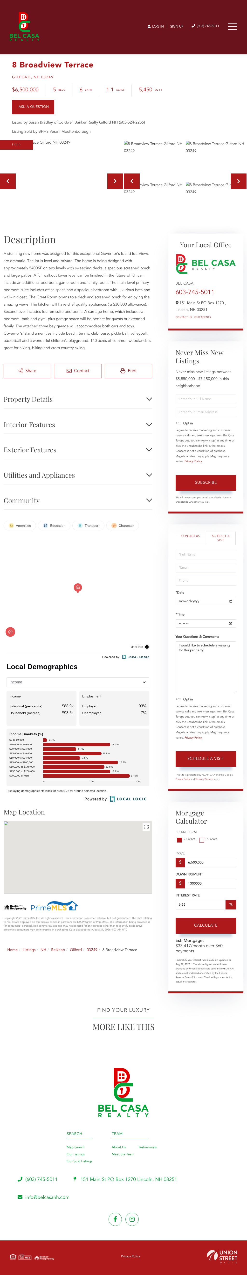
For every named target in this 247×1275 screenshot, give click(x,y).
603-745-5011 (195, 293)
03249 (92, 950)
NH (43, 950)
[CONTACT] (33, 107)
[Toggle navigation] (232, 26)
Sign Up (177, 27)
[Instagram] (132, 1219)
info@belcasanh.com (47, 1197)
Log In (157, 27)
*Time (180, 614)
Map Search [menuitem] (76, 1147)
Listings (29, 950)
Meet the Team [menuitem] (123, 1154)
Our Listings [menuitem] (76, 1154)
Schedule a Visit (221, 538)
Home (12, 950)
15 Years (211, 839)
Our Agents (202, 317)
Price (180, 853)
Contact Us (184, 317)
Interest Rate (188, 895)
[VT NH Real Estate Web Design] (222, 1256)
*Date (180, 592)
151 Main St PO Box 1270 (128, 1179)
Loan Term (186, 832)
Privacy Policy (193, 461)
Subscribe (206, 483)
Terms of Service (204, 779)
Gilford (76, 950)
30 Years (189, 839)
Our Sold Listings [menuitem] (80, 1161)
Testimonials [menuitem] (147, 1147)
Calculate (206, 926)
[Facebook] (115, 1219)
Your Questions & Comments (197, 637)
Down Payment (189, 874)
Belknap (58, 950)
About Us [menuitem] (119, 1147)
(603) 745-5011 (207, 26)
